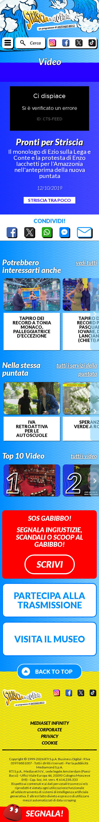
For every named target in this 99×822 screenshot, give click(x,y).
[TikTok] (92, 42)
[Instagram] (52, 42)
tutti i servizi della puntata (76, 369)
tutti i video (84, 456)
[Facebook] (65, 42)
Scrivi (50, 564)
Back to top (54, 671)
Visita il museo (49, 639)
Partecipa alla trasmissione (49, 600)
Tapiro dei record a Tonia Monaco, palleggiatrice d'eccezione (32, 327)
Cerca (35, 42)
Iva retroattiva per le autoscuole (32, 429)
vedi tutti (86, 262)
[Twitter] (78, 42)
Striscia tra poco (49, 200)
